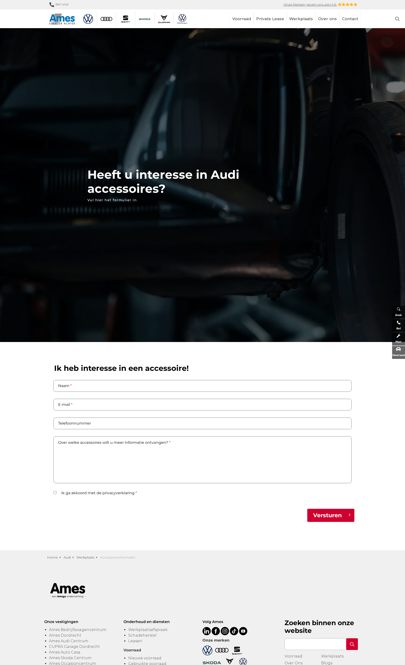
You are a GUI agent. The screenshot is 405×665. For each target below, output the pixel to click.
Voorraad (241, 18)
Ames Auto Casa (64, 652)
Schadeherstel (142, 635)
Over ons (327, 18)
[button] (352, 644)
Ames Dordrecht (65, 635)
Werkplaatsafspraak (148, 629)
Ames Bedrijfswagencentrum (77, 629)
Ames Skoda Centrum (70, 658)
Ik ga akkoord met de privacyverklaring (99, 493)
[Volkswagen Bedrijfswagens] (243, 662)
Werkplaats (301, 18)
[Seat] (237, 650)
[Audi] (222, 650)
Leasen (135, 641)
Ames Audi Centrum (68, 641)
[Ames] (62, 19)
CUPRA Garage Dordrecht (74, 646)
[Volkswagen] (207, 650)
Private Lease (270, 18)
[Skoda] (211, 662)
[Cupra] (229, 662)
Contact (350, 18)
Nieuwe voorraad (144, 658)
